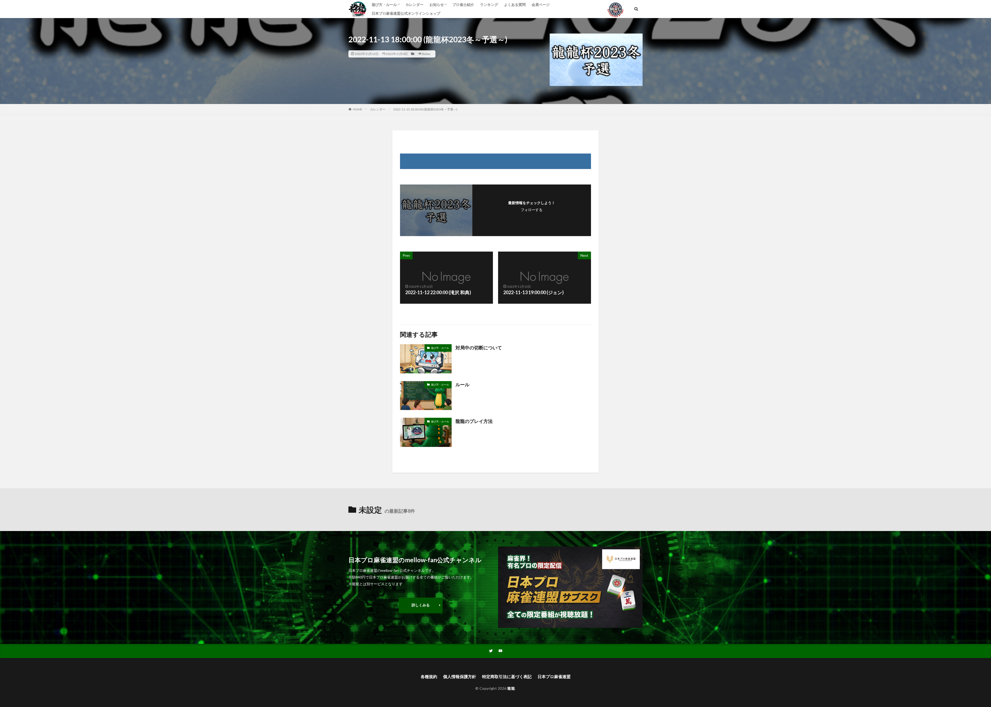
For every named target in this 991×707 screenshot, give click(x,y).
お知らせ (436, 4)
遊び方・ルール (384, 4)
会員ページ (541, 4)
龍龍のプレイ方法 (474, 421)
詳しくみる (421, 605)
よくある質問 (515, 4)
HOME (357, 109)
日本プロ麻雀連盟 (554, 676)
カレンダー (414, 4)
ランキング (489, 4)
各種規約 (429, 676)
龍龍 (511, 688)
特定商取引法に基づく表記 (507, 676)
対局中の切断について (478, 347)
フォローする (531, 209)
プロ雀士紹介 (463, 4)
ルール (462, 384)
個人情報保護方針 (459, 676)
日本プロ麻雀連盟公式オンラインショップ (406, 13)
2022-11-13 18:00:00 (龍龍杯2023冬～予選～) (425, 109)
